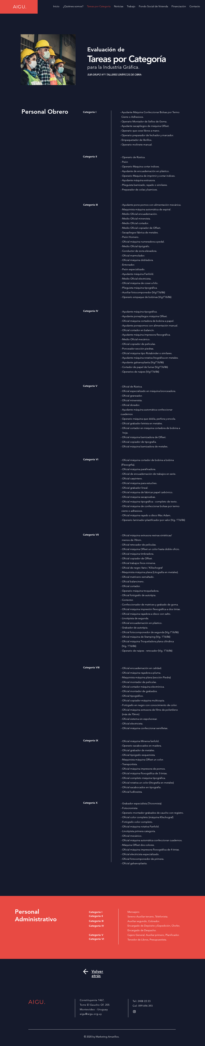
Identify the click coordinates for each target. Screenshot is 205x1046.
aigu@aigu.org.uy (91, 1013)
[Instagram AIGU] (134, 1011)
